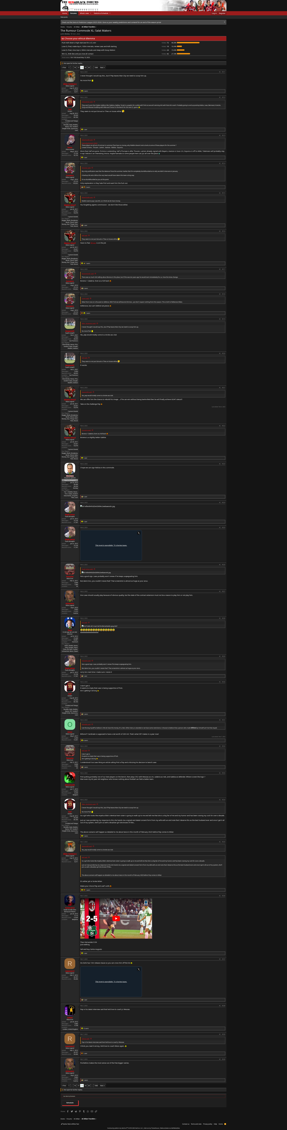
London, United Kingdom (70, 1029)
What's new (84, 13)
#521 (223, 388)
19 (85, 67)
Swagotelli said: (87, 392)
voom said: (85, 298)
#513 (223, 135)
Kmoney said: (86, 168)
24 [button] (165, 50)
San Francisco (73, 341)
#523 (223, 464)
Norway (75, 488)
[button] (90, 13)
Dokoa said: (85, 1039)
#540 (223, 1059)
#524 (223, 502)
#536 (223, 896)
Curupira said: (86, 430)
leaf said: (84, 235)
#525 (223, 527)
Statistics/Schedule (101, 13)
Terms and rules (196, 1124)
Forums (73, 13)
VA (77, 586)
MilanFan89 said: (87, 140)
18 (82, 67)
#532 (223, 746)
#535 (223, 842)
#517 (223, 269)
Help (215, 1124)
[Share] (219, 72)
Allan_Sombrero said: (89, 323)
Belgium (75, 795)
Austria (75, 613)
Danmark (75, 642)
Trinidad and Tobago (71, 121)
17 (78, 67)
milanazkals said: (87, 102)
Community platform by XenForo (125, 1128)
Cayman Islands (73, 217)
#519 (223, 319)
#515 (223, 193)
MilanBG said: (86, 724)
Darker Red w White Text (70, 1124)
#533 (223, 773)
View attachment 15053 (89, 143)
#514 (223, 163)
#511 (223, 72)
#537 (223, 959)
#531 (223, 720)
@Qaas (93, 243)
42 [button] (165, 54)
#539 (223, 1034)
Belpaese (75, 919)
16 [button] (165, 46)
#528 (223, 618)
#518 (223, 294)
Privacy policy (207, 1124)
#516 (223, 231)
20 (89, 67)
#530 (223, 682)
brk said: (84, 623)
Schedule (70, 1103)
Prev (64, 67)
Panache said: (86, 661)
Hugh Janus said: (87, 569)
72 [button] (165, 43)
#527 (223, 591)
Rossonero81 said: (88, 274)
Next (101, 67)
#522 (223, 426)
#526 (223, 565)
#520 (223, 353)
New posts (64, 17)
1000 (96, 67)
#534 (223, 800)
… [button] (71, 67)
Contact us (185, 1124)
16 (75, 67)
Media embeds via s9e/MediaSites (170, 1128)
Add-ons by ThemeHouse (151, 1128)
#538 (223, 1006)
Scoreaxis (72, 1096)
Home (64, 13)
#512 (223, 97)
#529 (223, 656)
